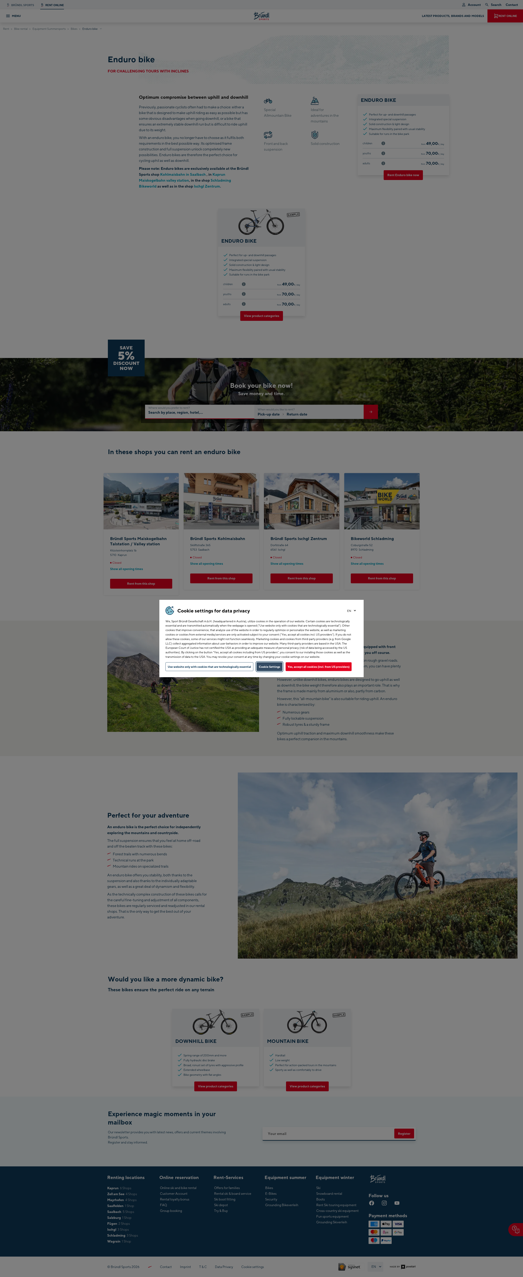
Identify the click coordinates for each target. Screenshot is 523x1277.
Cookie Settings (269, 666)
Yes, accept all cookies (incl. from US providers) (319, 666)
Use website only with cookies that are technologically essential (209, 666)
